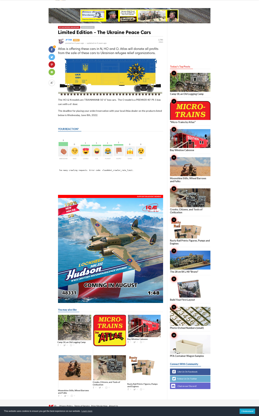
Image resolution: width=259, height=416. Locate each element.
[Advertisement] (190, 41)
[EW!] (141, 151)
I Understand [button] (247, 411)
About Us (113, 406)
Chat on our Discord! (187, 386)
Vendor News (87, 27)
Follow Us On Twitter (187, 378)
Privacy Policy (66, 406)
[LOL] (96, 151)
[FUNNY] (108, 151)
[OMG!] (130, 151)
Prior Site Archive (99, 406)
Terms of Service (82, 406)
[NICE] (74, 151)
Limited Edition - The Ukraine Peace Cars (104, 32)
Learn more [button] (86, 411)
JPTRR (68, 39)
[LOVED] (85, 151)
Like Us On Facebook (187, 371)
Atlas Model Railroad (69, 27)
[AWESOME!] (63, 151)
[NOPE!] (119, 151)
